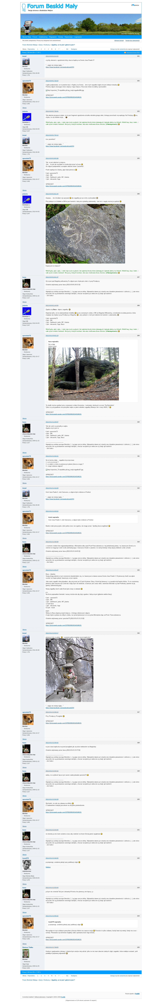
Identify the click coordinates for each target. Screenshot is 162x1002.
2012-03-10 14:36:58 (52, 542)
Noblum (48, 867)
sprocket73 (26, 81)
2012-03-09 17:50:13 (52, 135)
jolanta (25, 111)
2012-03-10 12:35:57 (52, 422)
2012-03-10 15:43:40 (52, 830)
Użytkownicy (43, 37)
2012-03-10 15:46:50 (52, 858)
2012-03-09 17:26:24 (52, 81)
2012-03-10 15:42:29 (52, 799)
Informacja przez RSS (133, 52)
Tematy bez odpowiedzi (132, 40)
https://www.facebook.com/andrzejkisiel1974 (60, 67)
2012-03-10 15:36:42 (52, 742)
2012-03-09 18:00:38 (52, 158)
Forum (35, 37)
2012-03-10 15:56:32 (52, 916)
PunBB (137, 994)
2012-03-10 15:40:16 (52, 771)
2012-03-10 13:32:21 (52, 456)
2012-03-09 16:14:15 (52, 56)
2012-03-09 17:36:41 (52, 111)
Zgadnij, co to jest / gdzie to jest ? (63, 45)
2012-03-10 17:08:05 (52, 947)
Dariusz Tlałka (27, 947)
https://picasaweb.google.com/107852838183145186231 (63, 97)
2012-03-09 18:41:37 (52, 277)
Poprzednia (31, 49)
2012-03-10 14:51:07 (52, 570)
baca (24, 277)
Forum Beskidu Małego (29, 45)
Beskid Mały (26, 37)
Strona (24, 108)
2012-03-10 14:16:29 (52, 488)
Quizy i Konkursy (44, 45)
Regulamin (53, 37)
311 (67, 49)
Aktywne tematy (119, 40)
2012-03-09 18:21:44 (52, 194)
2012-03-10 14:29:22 (52, 511)
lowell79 (25, 858)
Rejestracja (68, 37)
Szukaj (60, 37)
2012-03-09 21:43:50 (52, 305)
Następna (74, 49)
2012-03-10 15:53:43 (52, 887)
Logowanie (78, 37)
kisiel (24, 56)
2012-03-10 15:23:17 (52, 633)
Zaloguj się (113, 49)
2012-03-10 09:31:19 (52, 335)
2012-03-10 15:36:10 (52, 712)
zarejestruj (122, 49)
